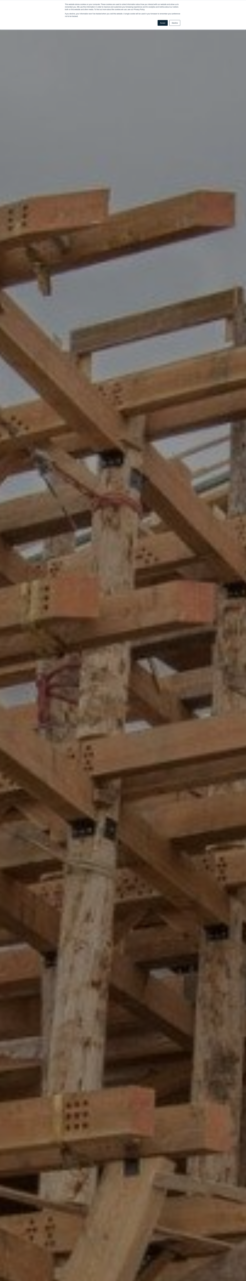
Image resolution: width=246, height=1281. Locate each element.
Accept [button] (162, 23)
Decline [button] (175, 23)
